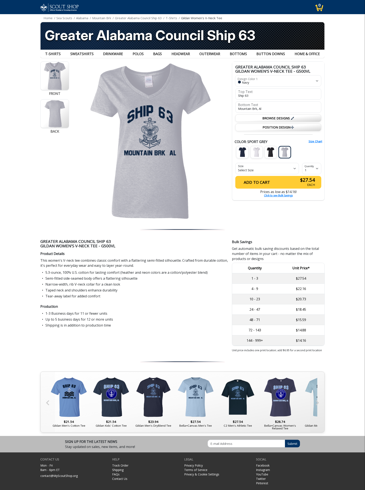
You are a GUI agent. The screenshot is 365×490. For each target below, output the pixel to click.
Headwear (181, 54)
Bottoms (238, 54)
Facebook (263, 465)
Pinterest (262, 483)
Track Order (120, 465)
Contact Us (119, 479)
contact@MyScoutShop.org (59, 476)
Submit (292, 443)
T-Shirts (53, 54)
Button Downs (270, 54)
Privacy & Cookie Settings (201, 474)
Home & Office (307, 54)
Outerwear (209, 54)
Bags (157, 54)
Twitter (261, 479)
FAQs (116, 474)
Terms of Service (195, 470)
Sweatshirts (82, 54)
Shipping (118, 470)
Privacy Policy (193, 465)
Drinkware (113, 54)
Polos (138, 54)
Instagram (263, 470)
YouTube (262, 474)
